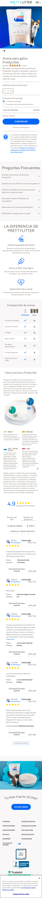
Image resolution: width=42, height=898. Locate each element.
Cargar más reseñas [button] (21, 743)
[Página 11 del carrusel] (37, 51)
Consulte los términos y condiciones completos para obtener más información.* (23, 150)
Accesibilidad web (26, 838)
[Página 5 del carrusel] (17, 51)
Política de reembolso (9, 825)
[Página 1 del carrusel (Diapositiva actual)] (4, 51)
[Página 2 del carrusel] (7, 51)
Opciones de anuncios (27, 834)
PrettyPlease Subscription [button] (26, 726)
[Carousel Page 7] (24, 51)
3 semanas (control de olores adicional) (19, 104)
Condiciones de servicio (28, 821)
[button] (3, 29)
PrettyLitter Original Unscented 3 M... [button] (26, 596)
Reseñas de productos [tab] (28, 518)
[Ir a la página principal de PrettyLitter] (21, 3)
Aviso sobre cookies (27, 830)
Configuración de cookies (28, 825)
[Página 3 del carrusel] (11, 51)
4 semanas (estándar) (13, 101)
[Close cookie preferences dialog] (39, 878)
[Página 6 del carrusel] (21, 51)
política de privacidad (9, 830)
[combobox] (23, 531)
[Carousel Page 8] (27, 51)
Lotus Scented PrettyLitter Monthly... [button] (25, 644)
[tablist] (21, 518)
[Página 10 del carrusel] (34, 51)
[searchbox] (14, 526)
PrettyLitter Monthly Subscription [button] (23, 561)
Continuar (21, 121)
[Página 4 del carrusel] (14, 51)
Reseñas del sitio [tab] (12, 518)
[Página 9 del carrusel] (31, 51)
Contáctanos (6, 821)
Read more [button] (10, 639)
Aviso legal (6, 834)
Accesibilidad (6, 838)
